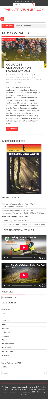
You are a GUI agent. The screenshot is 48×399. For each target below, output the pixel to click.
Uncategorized (7, 351)
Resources (6, 336)
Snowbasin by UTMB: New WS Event (16, 220)
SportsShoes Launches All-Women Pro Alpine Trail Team (23, 224)
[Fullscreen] (43, 258)
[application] (24, 247)
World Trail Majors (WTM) (11, 363)
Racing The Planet (8, 332)
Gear (3, 317)
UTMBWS (5, 355)
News (3, 40)
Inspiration (6, 320)
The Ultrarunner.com (24, 9)
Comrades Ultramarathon (25, 77)
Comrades (10, 77)
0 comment (19, 82)
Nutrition (5, 328)
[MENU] (2, 19)
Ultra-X (4, 340)
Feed (3, 313)
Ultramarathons (11, 40)
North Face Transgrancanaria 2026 (15, 217)
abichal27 (27, 75)
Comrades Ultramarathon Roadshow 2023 (18, 67)
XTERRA (4, 367)
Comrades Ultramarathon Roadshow (20, 80)
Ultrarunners (7, 347)
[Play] (4, 258)
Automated (6, 309)
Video (4, 359)
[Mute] (40, 258)
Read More (12, 128)
